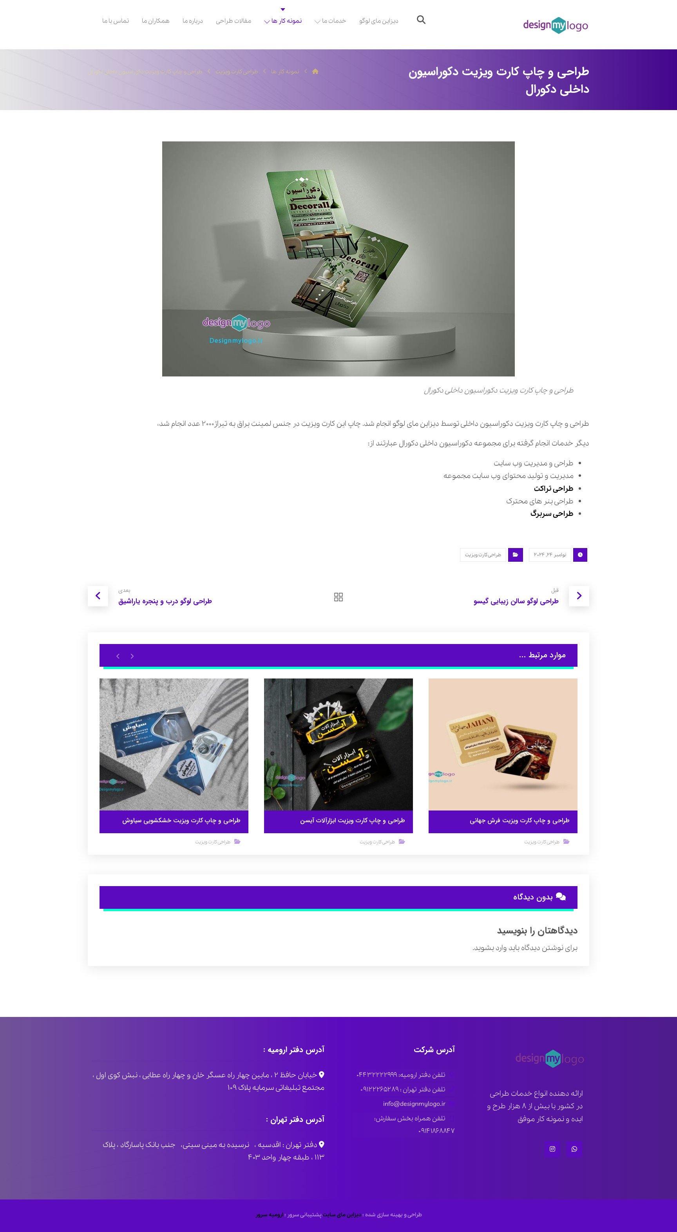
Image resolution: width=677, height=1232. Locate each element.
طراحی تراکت (554, 489)
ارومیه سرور (269, 1215)
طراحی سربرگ (552, 514)
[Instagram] (552, 1149)
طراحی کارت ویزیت (483, 555)
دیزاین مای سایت (342, 1215)
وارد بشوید (490, 948)
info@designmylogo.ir (414, 1104)
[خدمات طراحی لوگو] (556, 26)
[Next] (118, 655)
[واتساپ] (574, 1149)
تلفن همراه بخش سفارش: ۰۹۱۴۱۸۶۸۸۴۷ (414, 1125)
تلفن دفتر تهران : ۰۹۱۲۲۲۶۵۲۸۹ (402, 1089)
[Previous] (132, 655)
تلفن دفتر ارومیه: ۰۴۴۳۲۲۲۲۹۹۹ (401, 1075)
